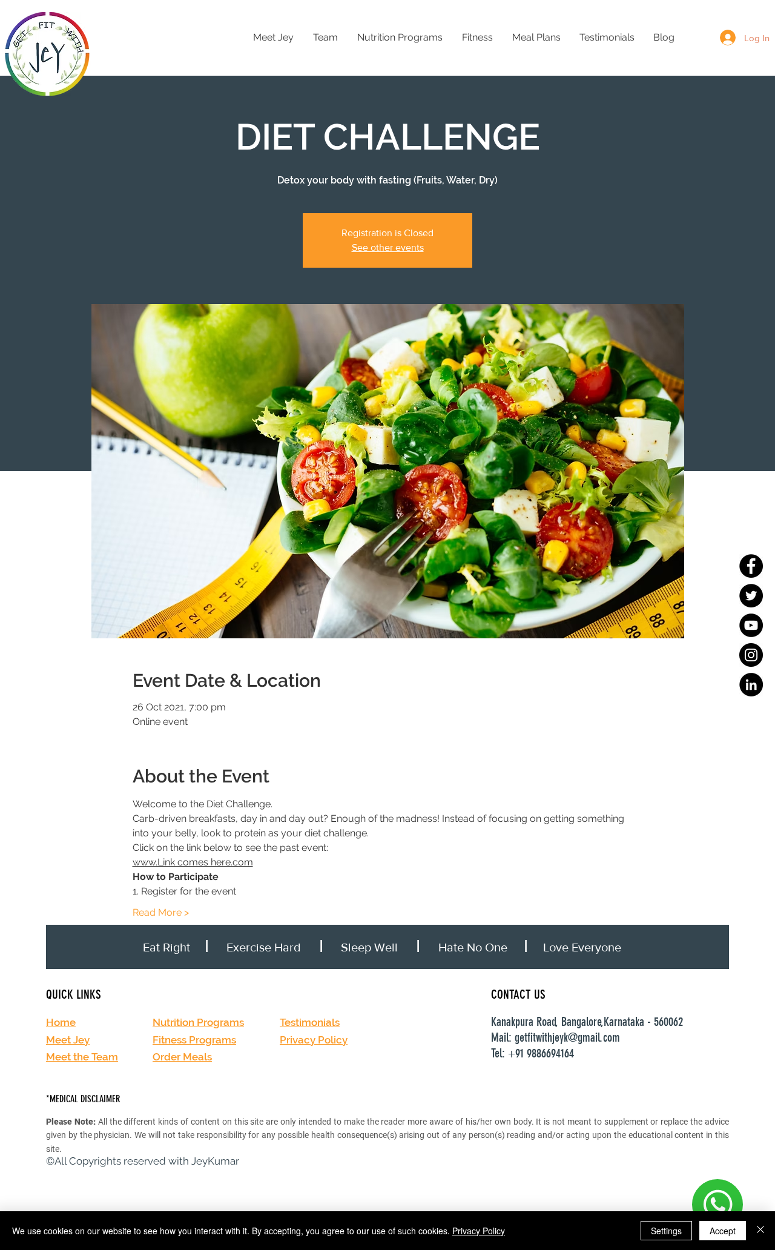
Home (61, 1022)
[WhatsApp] (717, 1204)
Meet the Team (82, 1057)
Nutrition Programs (198, 1022)
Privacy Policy (314, 1040)
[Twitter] (751, 595)
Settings (666, 1231)
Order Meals (182, 1057)
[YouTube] (751, 625)
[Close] (760, 1230)
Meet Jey (68, 1040)
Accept (723, 1231)
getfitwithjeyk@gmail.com (567, 1037)
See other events (388, 247)
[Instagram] (751, 655)
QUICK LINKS (73, 994)
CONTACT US (518, 994)
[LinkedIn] (751, 684)
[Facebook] (751, 566)
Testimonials (310, 1022)
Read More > (161, 912)
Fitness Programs (194, 1040)
